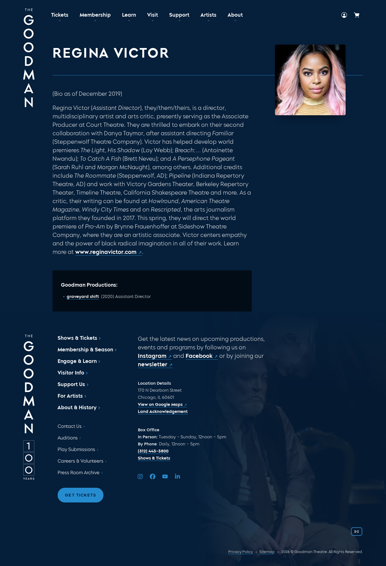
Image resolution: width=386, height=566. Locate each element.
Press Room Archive (78, 472)
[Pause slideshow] (356, 531)
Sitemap (267, 552)
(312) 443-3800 (153, 451)
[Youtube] (165, 476)
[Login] (344, 15)
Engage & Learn (77, 361)
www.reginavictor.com (105, 252)
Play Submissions (76, 449)
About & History (77, 407)
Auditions (68, 438)
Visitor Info (71, 373)
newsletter (152, 364)
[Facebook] (152, 476)
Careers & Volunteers (80, 461)
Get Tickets (80, 495)
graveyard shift (83, 296)
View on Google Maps (160, 404)
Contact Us (70, 426)
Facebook (199, 355)
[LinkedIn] (177, 476)
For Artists (70, 396)
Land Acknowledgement (163, 411)
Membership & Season (85, 350)
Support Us (71, 384)
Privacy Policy (240, 552)
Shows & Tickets (77, 338)
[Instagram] (140, 476)
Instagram (152, 355)
